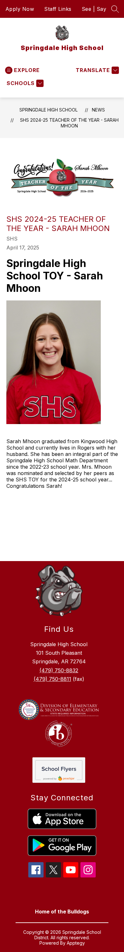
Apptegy (76, 943)
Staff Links (58, 9)
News (98, 109)
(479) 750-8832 (58, 670)
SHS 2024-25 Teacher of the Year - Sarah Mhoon (69, 122)
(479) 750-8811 (52, 679)
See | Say (94, 9)
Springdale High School (48, 109)
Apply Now (19, 9)
